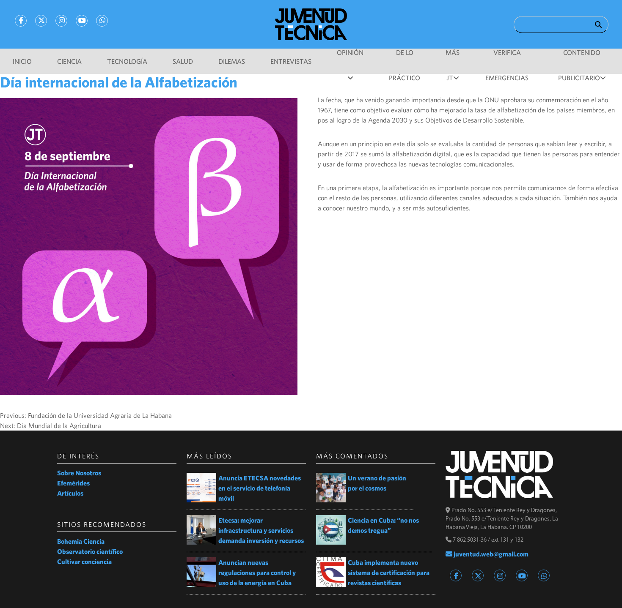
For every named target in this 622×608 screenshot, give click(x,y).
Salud (183, 61)
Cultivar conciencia (84, 561)
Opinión (350, 52)
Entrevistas (290, 61)
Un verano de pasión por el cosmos (377, 483)
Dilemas (231, 61)
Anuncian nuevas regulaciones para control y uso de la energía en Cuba (257, 572)
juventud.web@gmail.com (490, 554)
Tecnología (127, 61)
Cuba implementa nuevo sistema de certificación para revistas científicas (388, 572)
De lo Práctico (404, 57)
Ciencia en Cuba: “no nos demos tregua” (383, 525)
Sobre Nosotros (79, 473)
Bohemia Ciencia (81, 541)
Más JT (453, 57)
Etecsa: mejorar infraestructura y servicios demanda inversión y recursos (261, 530)
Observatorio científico (90, 551)
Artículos (70, 493)
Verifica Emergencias (506, 57)
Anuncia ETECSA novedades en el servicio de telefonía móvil (259, 488)
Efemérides (73, 483)
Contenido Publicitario (579, 57)
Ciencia (69, 61)
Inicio (22, 61)
